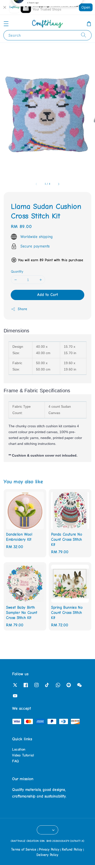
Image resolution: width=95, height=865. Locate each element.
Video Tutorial (23, 755)
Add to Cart (47, 294)
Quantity (17, 271)
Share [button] (22, 309)
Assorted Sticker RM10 (43, 10)
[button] (6, 23)
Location (19, 749)
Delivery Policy (47, 855)
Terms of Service (24, 849)
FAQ (15, 761)
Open (85, 7)
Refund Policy (72, 849)
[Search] (83, 35)
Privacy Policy (49, 849)
